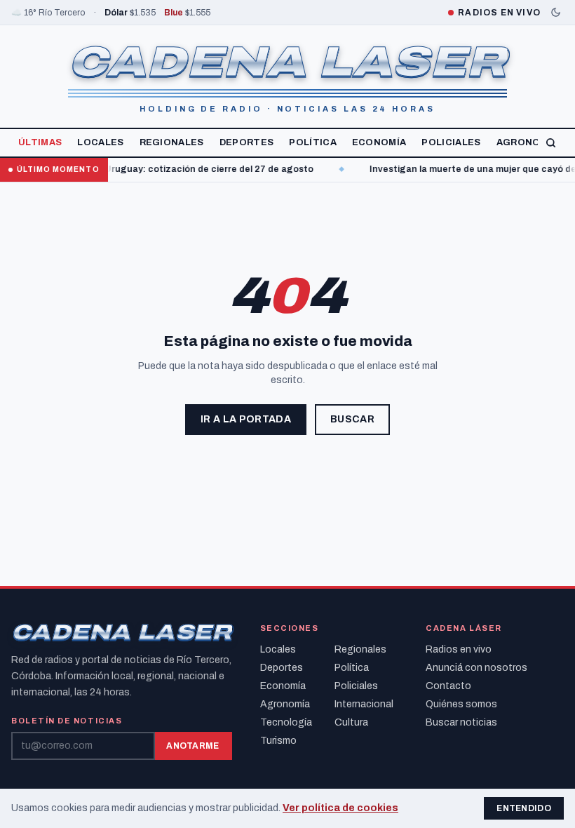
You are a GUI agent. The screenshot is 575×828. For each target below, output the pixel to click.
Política (313, 142)
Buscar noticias (461, 722)
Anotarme (192, 746)
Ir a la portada (246, 419)
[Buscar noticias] (551, 143)
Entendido (523, 808)
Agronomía (527, 142)
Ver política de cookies (340, 808)
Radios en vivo (459, 649)
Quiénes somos (461, 704)
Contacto (448, 686)
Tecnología (286, 722)
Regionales (172, 142)
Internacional (363, 704)
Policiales (450, 142)
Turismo (278, 740)
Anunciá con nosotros (476, 667)
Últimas (40, 142)
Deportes (246, 142)
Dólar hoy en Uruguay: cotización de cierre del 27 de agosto (169, 169)
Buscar (352, 419)
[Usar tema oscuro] (556, 12)
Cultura (351, 722)
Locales (100, 142)
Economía (379, 142)
